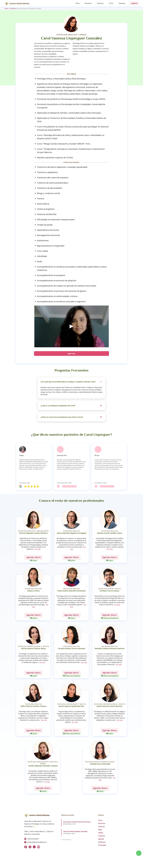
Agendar (71, 353)
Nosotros (88, 3)
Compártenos (66, 839)
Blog (100, 830)
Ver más (37, 549)
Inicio (77, 3)
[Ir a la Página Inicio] (7, 3)
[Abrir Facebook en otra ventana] (25, 847)
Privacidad (102, 845)
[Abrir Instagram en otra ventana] (30, 847)
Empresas (102, 842)
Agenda (101, 839)
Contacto (121, 3)
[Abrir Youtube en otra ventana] (38, 847)
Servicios (100, 3)
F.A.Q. (111, 3)
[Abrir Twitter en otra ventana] (34, 847)
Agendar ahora (33, 557)
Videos (100, 833)
